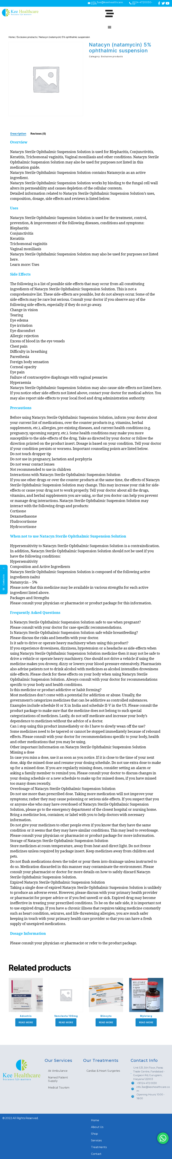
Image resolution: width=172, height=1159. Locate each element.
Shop (94, 1133)
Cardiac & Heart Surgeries (103, 1070)
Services (96, 1140)
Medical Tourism (58, 1087)
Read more (26, 1022)
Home (12, 37)
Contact (96, 1153)
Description (18, 133)
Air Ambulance (58, 1070)
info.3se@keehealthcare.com (107, 3)
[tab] (18, 133)
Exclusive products (27, 37)
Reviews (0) (38, 133)
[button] (109, 27)
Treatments (98, 1147)
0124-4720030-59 (142, 3)
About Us (97, 1127)
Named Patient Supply (58, 1079)
